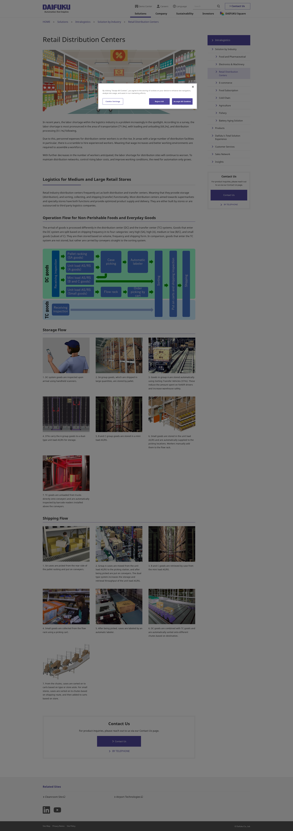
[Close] (193, 86)
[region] (147, 96)
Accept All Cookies (182, 101)
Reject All (159, 101)
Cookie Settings (113, 101)
